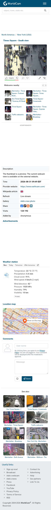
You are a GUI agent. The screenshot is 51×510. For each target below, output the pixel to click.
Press (9, 482)
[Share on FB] (22, 206)
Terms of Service (14, 494)
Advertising (35, 472)
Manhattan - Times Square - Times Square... (39, 93)
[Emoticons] (17, 378)
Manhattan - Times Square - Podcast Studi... (18, 93)
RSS (8, 498)
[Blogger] (28, 206)
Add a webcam (13, 475)
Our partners (35, 479)
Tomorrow (18, 265)
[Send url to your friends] (31, 206)
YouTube (10, 488)
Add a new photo (28, 201)
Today (11, 265)
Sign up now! (12, 469)
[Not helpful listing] (17, 78)
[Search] (45, 10)
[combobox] (25, 10)
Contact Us (35, 469)
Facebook (11, 485)
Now (5, 265)
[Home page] (12, 3)
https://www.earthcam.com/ (33, 186)
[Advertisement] (25, 22)
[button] (40, 78)
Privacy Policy (13, 491)
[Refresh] (37, 265)
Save (28, 378)
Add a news (12, 479)
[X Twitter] (25, 206)
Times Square (16, 107)
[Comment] (23, 78)
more (18, 296)
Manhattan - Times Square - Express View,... (39, 109)
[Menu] (44, 3)
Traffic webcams (18, 115)
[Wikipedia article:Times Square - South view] (22, 191)
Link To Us (34, 482)
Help (32, 475)
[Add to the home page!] (27, 78)
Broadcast (11, 472)
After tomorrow (29, 265)
